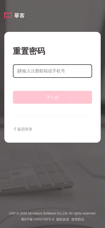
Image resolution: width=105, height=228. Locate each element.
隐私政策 (62, 219)
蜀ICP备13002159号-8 (37, 219)
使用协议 (77, 219)
